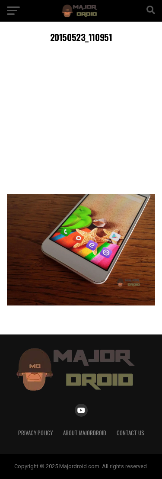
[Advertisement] (81, 117)
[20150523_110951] (81, 303)
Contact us (130, 433)
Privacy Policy (35, 433)
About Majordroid (84, 433)
